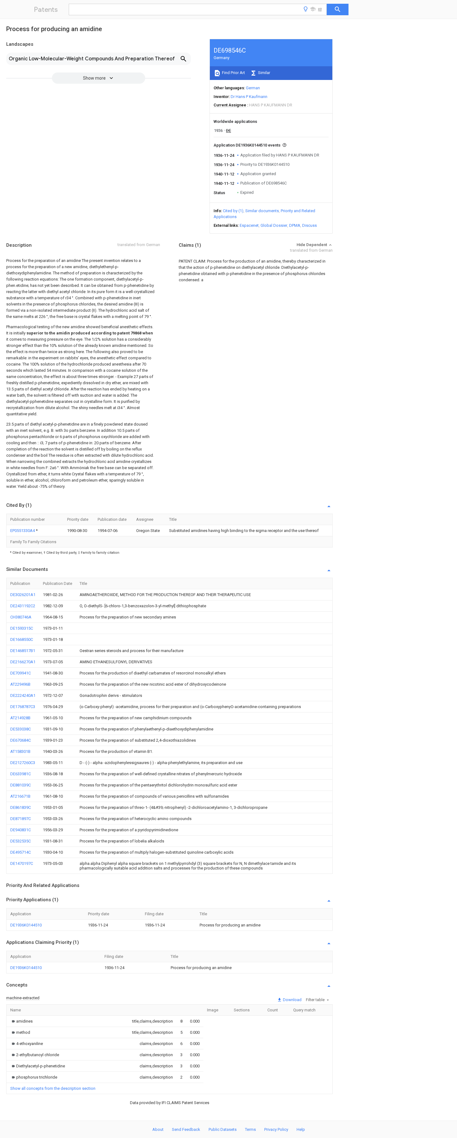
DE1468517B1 (22, 650)
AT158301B (20, 751)
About (158, 1129)
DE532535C (20, 841)
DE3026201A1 (22, 594)
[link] (21, 1021)
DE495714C (20, 852)
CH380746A (20, 617)
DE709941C (20, 673)
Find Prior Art (233, 72)
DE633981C (20, 774)
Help (301, 1129)
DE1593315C (21, 628)
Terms (250, 1129)
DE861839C (20, 807)
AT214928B (20, 718)
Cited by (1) (233, 210)
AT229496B (20, 684)
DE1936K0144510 (26, 925)
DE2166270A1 (22, 662)
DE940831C (20, 830)
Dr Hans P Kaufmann (249, 96)
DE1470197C (21, 863)
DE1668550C (21, 639)
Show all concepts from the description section (52, 1088)
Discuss (309, 225)
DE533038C (20, 729)
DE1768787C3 (22, 706)
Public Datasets (223, 1129)
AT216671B (20, 796)
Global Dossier (274, 225)
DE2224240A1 (22, 695)
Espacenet (249, 225)
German (253, 88)
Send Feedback (186, 1129)
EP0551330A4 (23, 530)
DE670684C (20, 740)
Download (292, 999)
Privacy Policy (276, 1129)
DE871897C (20, 818)
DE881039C (20, 785)
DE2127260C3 (22, 762)
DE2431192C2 (22, 606)
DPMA (294, 225)
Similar (263, 72)
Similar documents (262, 210)
